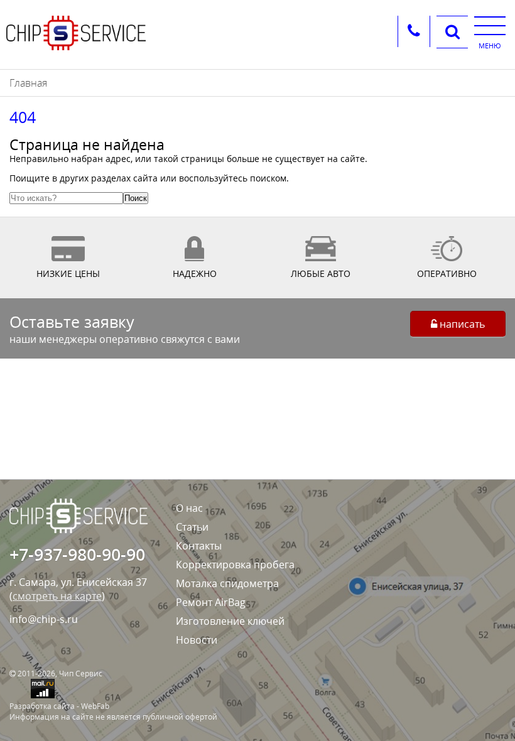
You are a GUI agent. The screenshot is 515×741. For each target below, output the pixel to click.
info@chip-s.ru (43, 619)
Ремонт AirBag (211, 602)
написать (461, 324)
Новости (196, 640)
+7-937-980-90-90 (77, 554)
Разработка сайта (42, 706)
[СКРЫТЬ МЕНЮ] (490, 25)
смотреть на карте (57, 596)
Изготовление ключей (230, 621)
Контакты (199, 546)
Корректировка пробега (235, 564)
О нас (189, 508)
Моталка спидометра (227, 583)
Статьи (192, 527)
